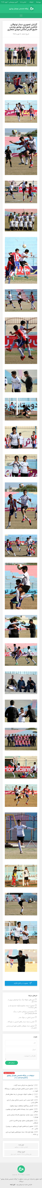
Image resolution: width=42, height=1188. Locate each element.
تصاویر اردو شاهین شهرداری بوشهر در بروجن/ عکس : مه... (22, 1127)
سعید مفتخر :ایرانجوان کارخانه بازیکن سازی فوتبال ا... (22, 1116)
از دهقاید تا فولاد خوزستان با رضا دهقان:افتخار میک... (22, 1095)
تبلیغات (31, 2)
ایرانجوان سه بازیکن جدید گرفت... (23, 1085)
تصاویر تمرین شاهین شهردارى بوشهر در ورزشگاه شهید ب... (21, 1090)
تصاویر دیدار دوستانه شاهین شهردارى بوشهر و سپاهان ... (22, 1110)
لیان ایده (12, 1184)
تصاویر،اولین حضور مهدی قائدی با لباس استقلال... (23, 1121)
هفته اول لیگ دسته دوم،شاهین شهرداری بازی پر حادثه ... (22, 1133)
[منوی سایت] (21, 15)
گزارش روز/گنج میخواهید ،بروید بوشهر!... (21, 1106)
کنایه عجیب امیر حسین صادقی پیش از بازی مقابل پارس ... (22, 1101)
